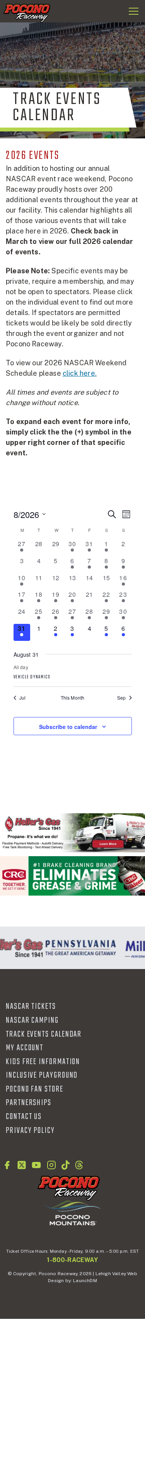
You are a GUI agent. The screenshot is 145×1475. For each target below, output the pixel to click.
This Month (73, 698)
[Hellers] (72, 832)
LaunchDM (85, 1280)
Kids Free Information (43, 1061)
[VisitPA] (79, 947)
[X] (21, 1165)
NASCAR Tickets (31, 1006)
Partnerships (28, 1102)
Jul (22, 698)
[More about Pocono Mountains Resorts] (72, 1212)
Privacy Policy (30, 1130)
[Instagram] (51, 1165)
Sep (121, 698)
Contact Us (24, 1116)
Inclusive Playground (42, 1075)
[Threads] (79, 1165)
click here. (80, 373)
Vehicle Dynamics (32, 677)
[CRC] (72, 875)
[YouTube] (36, 1165)
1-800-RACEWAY (72, 1260)
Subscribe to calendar (68, 727)
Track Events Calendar (44, 1034)
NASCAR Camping (32, 1020)
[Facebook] (7, 1165)
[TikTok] (65, 1165)
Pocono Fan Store (34, 1089)
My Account (24, 1047)
